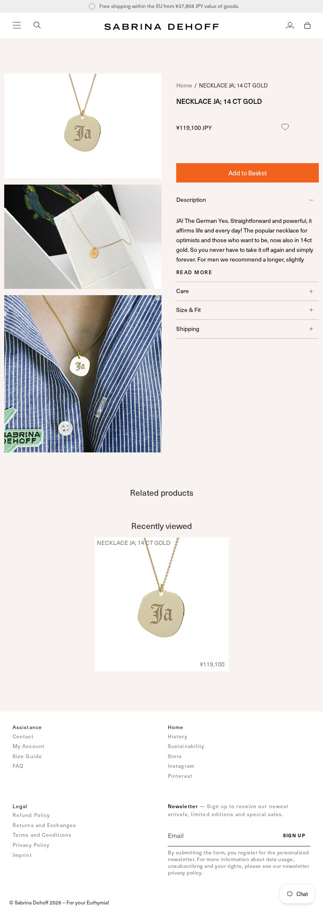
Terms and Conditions (42, 834)
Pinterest (180, 775)
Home (184, 85)
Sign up (294, 835)
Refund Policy (31, 815)
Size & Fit (188, 310)
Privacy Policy (31, 844)
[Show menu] (17, 25)
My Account (29, 746)
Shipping (187, 329)
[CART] (307, 25)
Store (175, 756)
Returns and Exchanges (44, 825)
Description (191, 200)
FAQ (18, 765)
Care (182, 291)
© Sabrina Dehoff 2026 (35, 902)
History (178, 736)
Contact (23, 736)
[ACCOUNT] (290, 25)
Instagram (181, 765)
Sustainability (186, 746)
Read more (194, 272)
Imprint (22, 854)
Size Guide (27, 756)
